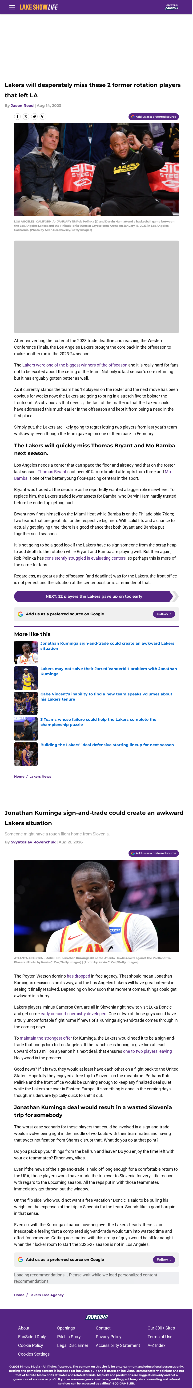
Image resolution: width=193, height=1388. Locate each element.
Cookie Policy (30, 1345)
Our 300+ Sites (161, 1328)
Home (19, 776)
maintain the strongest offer (46, 1038)
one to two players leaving (147, 1051)
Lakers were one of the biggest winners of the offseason (74, 365)
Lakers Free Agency (46, 1295)
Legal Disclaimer (72, 1345)
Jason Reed (22, 105)
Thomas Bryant (52, 471)
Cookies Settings (34, 1354)
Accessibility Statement (118, 1345)
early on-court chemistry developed (73, 1013)
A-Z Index (156, 1345)
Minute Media (30, 1366)
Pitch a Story (69, 1336)
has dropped (78, 976)
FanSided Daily (32, 1336)
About (23, 1328)
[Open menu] (12, 7)
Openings (66, 1328)
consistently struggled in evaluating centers (85, 558)
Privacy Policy (108, 1336)
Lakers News (40, 776)
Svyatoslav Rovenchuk (33, 842)
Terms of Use (160, 1336)
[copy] (43, 116)
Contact (103, 1328)
